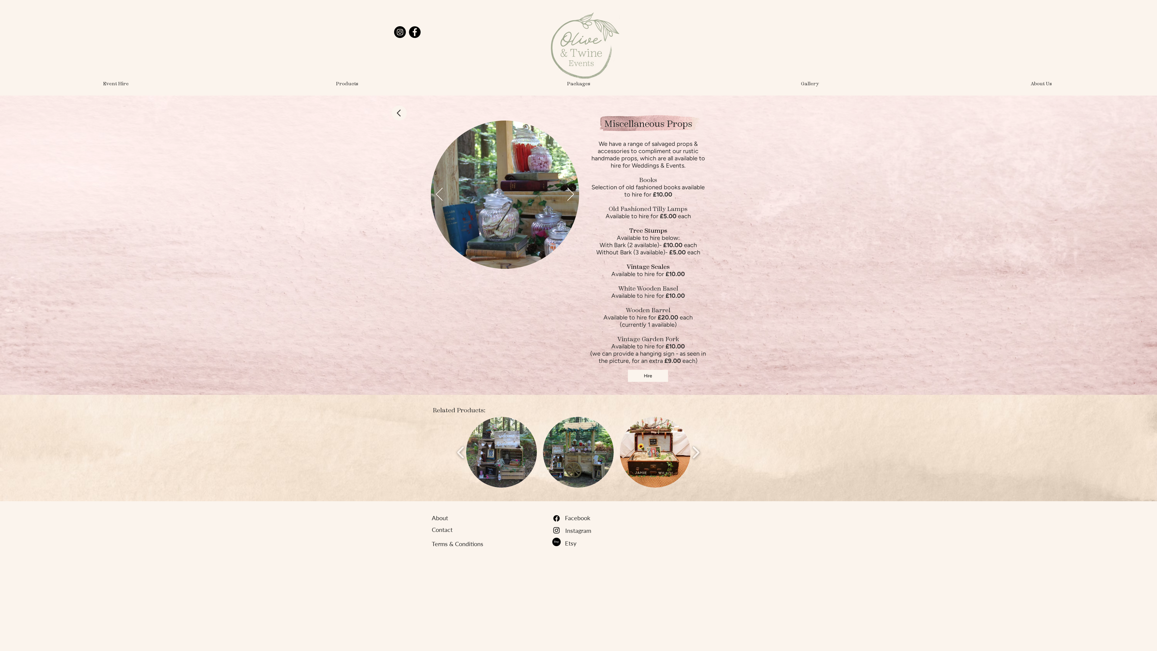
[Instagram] (400, 32)
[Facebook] (415, 32)
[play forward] (696, 452)
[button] (347, 83)
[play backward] (461, 452)
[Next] (570, 195)
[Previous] (439, 195)
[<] (399, 113)
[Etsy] (556, 542)
